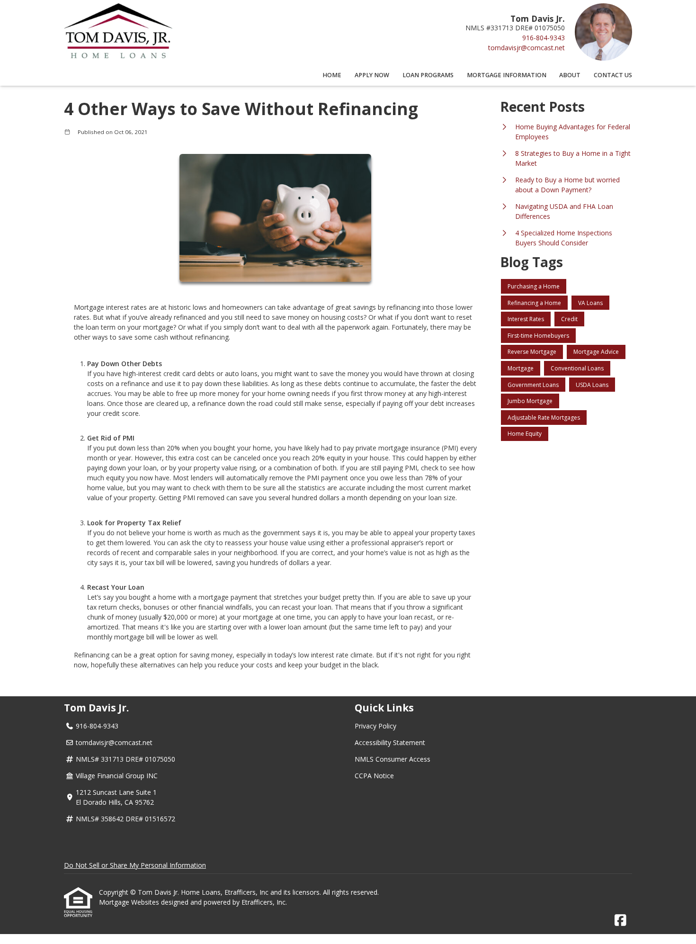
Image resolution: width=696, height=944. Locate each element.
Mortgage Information (506, 75)
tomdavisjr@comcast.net (526, 47)
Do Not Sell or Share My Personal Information (135, 865)
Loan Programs (428, 75)
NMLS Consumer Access (392, 759)
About (569, 75)
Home (331, 75)
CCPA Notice (374, 775)
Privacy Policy (375, 725)
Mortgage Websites (130, 902)
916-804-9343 (543, 37)
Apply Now (372, 75)
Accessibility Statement (390, 742)
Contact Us (613, 75)
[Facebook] (620, 920)
